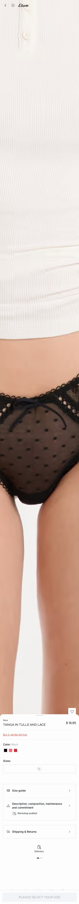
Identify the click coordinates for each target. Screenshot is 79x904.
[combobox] (39, 768)
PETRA (5, 720)
